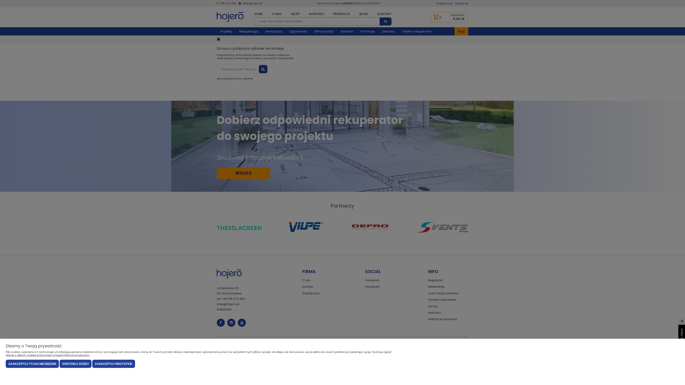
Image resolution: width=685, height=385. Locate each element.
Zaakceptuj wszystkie (113, 363)
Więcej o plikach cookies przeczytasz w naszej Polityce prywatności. (48, 355)
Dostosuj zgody (75, 363)
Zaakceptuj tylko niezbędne (32, 363)
